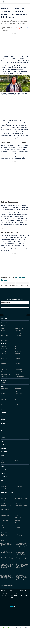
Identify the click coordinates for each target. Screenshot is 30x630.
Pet (1, 409)
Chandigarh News (4, 348)
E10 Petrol (3, 503)
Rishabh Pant (18, 335)
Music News (3, 371)
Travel (16, 406)
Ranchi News (3, 363)
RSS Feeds (12, 597)
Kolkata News (4, 356)
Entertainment (25, 4)
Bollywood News (4, 369)
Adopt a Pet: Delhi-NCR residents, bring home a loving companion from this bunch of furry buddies (22, 545)
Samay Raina (18, 503)
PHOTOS (3, 423)
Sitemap (2, 597)
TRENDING (3, 416)
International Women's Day (21, 283)
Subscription (3, 595)
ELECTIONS (3, 473)
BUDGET (3, 430)
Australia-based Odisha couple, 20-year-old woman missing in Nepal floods (7, 551)
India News (17, 4)
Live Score (3, 330)
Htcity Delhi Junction (11, 285)
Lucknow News (18, 356)
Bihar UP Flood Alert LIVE (6, 509)
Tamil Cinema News (19, 371)
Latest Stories (5, 532)
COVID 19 (3, 480)
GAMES (2, 484)
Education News (18, 393)
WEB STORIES (4, 412)
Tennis (16, 460)
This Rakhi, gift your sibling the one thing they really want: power (22, 558)
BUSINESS (3, 419)
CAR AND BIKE (4, 448)
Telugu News (3, 525)
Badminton (3, 457)
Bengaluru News (4, 346)
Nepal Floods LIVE (5, 498)
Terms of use (23, 590)
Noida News (17, 358)
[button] (2, 2)
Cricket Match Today (19, 328)
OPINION (3, 441)
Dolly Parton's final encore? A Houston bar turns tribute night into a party (7, 558)
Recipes (16, 404)
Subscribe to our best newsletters (15, 299)
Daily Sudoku (3, 486)
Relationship (3, 406)
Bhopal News (18, 346)
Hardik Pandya (18, 333)
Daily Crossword (18, 486)
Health (2, 404)
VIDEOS (2, 427)
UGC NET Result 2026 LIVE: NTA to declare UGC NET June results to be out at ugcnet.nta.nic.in (7, 577)
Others (2, 462)
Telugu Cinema (18, 520)
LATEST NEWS (4, 315)
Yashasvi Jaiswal (4, 335)
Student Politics (6, 283)
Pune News (17, 361)
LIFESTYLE (3, 397)
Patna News (3, 361)
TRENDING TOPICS (5, 513)
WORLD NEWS (4, 318)
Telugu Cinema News (5, 374)
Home (2, 4)
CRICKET (3, 325)
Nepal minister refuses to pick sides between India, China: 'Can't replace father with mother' (7, 545)
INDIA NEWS (4, 322)
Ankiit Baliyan (18, 500)
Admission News (4, 388)
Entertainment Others (19, 376)
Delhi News (3, 351)
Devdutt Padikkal (4, 333)
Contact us (12, 590)
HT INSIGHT (3, 469)
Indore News (3, 353)
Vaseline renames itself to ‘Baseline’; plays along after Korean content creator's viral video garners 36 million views (7, 565)
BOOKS (2, 466)
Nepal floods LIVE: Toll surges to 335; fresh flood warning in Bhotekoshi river (7, 584)
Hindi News (17, 525)
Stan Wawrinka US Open (6, 505)
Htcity (6, 285)
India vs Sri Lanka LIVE (5, 500)
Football (16, 457)
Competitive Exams (5, 391)
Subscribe (26, 1)
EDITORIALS (3, 444)
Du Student (12, 283)
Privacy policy (4, 593)
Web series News (4, 376)
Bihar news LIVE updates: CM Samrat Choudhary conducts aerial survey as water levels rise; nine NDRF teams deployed (21, 577)
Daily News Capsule (5, 302)
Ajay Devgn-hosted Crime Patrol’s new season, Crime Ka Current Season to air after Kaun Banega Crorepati (22, 565)
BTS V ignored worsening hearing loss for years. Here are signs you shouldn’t (21, 536)
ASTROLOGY (3, 380)
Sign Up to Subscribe (15, 306)
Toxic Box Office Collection (21, 498)
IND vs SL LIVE (4, 340)
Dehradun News (18, 348)
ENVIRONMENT (4, 434)
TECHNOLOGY (4, 451)
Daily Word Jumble (5, 488)
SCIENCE (3, 437)
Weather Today (13, 593)
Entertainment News (5, 522)
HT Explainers (18, 527)
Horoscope (3, 382)
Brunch (16, 399)
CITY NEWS (3, 343)
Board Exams (18, 388)
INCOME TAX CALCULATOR (7, 492)
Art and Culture (4, 399)
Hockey (2, 460)
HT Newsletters (23, 593)
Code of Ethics (23, 595)
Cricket (12, 4)
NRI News (3, 527)
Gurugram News (18, 351)
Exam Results (3, 393)
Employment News (19, 391)
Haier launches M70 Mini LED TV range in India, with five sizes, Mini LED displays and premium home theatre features (22, 552)
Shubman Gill (18, 330)
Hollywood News (18, 369)
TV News (17, 374)
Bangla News (18, 522)
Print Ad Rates (13, 595)
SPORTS (2, 455)
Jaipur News (17, 353)
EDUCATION (3, 386)
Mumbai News (4, 358)
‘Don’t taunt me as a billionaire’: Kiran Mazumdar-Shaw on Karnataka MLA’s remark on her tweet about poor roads (6, 537)
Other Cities (17, 363)
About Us (3, 590)
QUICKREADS (4, 476)
